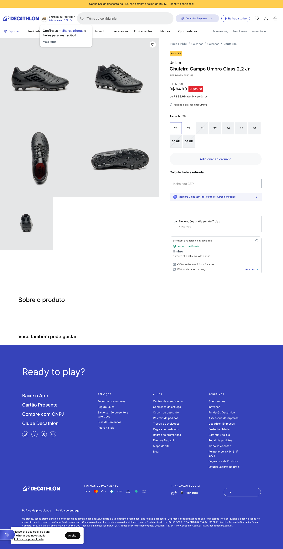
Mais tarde (50, 41)
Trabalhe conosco (219, 446)
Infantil (99, 31)
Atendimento (240, 31)
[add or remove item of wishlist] (153, 44)
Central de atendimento (168, 401)
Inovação (214, 406)
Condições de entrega (167, 406)
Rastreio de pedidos (165, 418)
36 (254, 128)
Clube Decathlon (40, 423)
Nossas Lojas (258, 31)
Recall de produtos (220, 440)
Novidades (35, 31)
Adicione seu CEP (59, 20)
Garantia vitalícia (219, 434)
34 (228, 128)
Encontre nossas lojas (111, 401)
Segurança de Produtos (223, 461)
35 (241, 128)
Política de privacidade (36, 510)
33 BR (189, 141)
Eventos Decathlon (165, 440)
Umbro (175, 63)
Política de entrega (68, 510)
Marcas (165, 31)
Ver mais (250, 269)
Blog (156, 451)
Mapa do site (161, 446)
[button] (7, 534)
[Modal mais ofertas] (256, 240)
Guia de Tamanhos (109, 422)
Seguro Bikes (106, 406)
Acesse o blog (220, 31)
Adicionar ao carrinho (215, 159)
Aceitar (72, 535)
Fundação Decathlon (221, 412)
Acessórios (121, 31)
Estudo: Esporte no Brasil (224, 466)
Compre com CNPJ (43, 414)
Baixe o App (35, 395)
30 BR (176, 141)
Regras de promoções (167, 434)
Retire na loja (106, 427)
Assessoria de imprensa (223, 418)
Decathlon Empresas (221, 423)
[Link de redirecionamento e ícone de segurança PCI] (181, 492)
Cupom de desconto (166, 412)
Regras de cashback (166, 429)
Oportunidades (187, 31)
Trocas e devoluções (166, 423)
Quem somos (216, 401)
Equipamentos (143, 31)
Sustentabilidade (219, 429)
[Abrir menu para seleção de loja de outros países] (242, 492)
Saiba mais (185, 226)
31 (202, 128)
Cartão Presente (40, 405)
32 (215, 128)
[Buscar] (82, 18)
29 (189, 128)
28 (176, 128)
